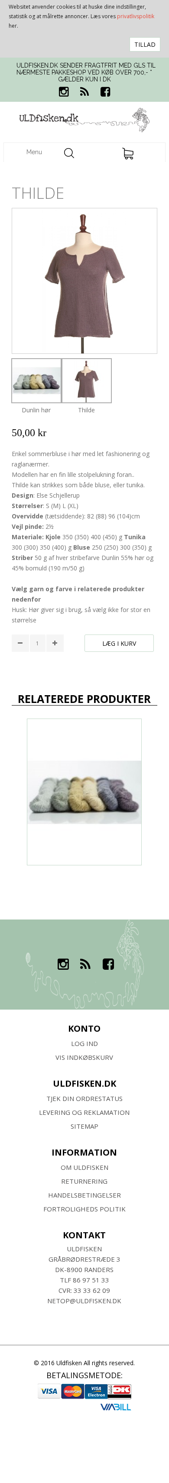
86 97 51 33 (91, 1280)
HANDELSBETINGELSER (84, 1195)
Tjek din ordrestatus (84, 1098)
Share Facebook (20, 666)
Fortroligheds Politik (84, 1209)
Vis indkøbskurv (84, 1057)
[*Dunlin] (84, 792)
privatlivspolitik (135, 16)
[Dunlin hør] (36, 380)
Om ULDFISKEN (84, 1167)
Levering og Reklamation (84, 1112)
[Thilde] (87, 380)
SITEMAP (84, 1126)
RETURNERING (84, 1181)
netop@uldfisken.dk (84, 1300)
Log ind (84, 1043)
